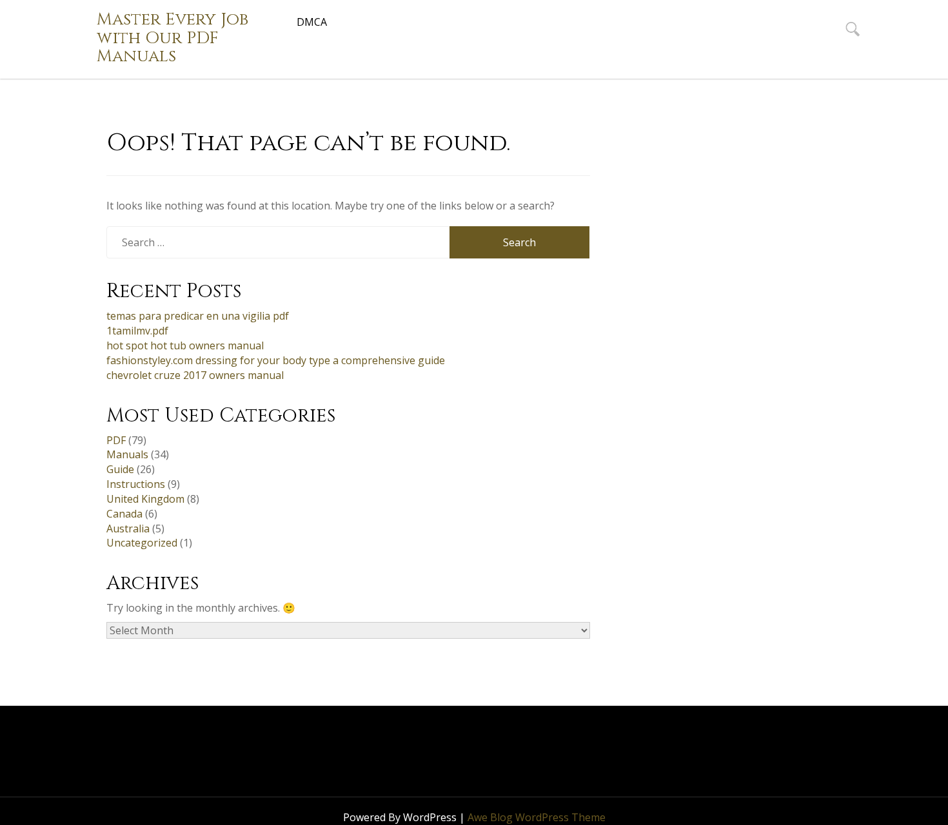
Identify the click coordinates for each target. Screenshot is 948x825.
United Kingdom (145, 499)
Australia (128, 528)
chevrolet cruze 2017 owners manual (195, 375)
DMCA (312, 22)
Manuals (127, 454)
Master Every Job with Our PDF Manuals (172, 38)
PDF (116, 440)
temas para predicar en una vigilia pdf (197, 316)
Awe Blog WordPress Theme (537, 817)
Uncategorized (141, 543)
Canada (124, 514)
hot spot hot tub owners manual (185, 345)
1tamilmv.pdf (137, 331)
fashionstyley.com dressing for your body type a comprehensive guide (275, 360)
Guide (120, 469)
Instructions (135, 484)
